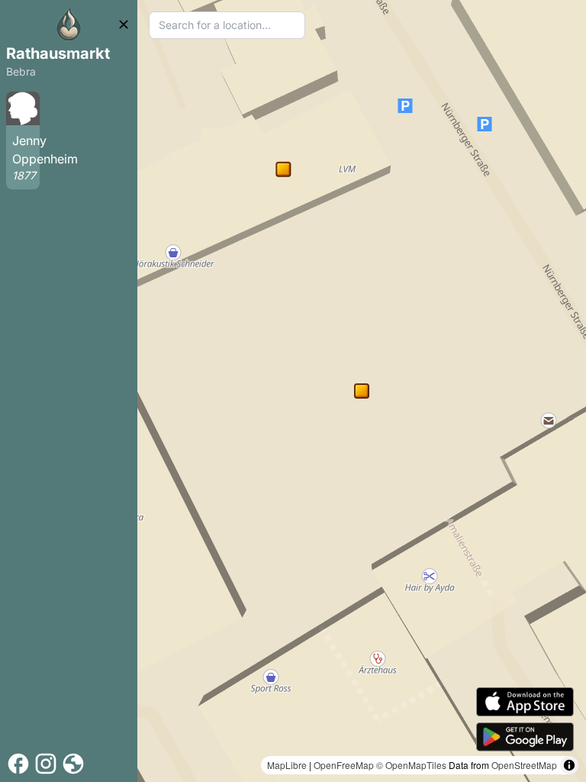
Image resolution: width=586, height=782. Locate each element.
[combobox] (227, 25)
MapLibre (287, 764)
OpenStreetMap (524, 764)
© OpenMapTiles (411, 764)
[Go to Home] (68, 24)
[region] (361, 391)
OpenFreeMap (344, 764)
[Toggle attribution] (569, 765)
